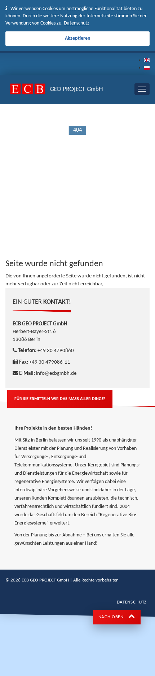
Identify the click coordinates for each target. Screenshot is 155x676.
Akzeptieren (77, 38)
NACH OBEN (111, 617)
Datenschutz (76, 23)
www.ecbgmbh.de (101, 110)
